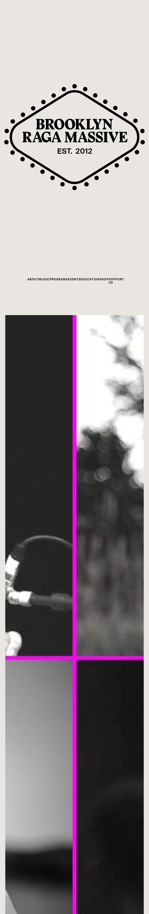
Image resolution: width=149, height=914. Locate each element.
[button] (33, 279)
